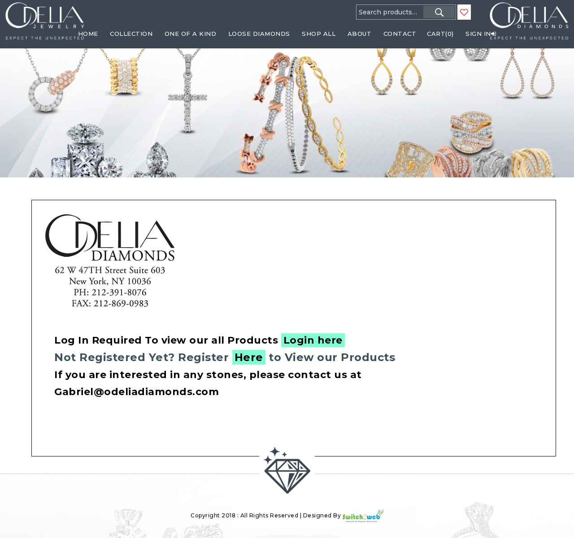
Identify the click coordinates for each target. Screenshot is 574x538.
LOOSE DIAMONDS (259, 33)
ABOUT (360, 33)
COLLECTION (131, 33)
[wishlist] (464, 12)
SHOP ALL (318, 33)
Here (249, 357)
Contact (400, 33)
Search (439, 12)
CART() (440, 33)
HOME (88, 33)
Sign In (478, 33)
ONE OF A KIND (191, 33)
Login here (313, 340)
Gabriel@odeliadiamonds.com (136, 392)
